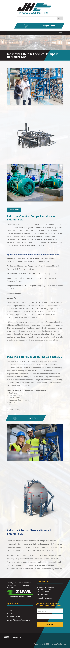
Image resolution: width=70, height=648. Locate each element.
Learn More (14, 209)
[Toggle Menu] (60, 33)
